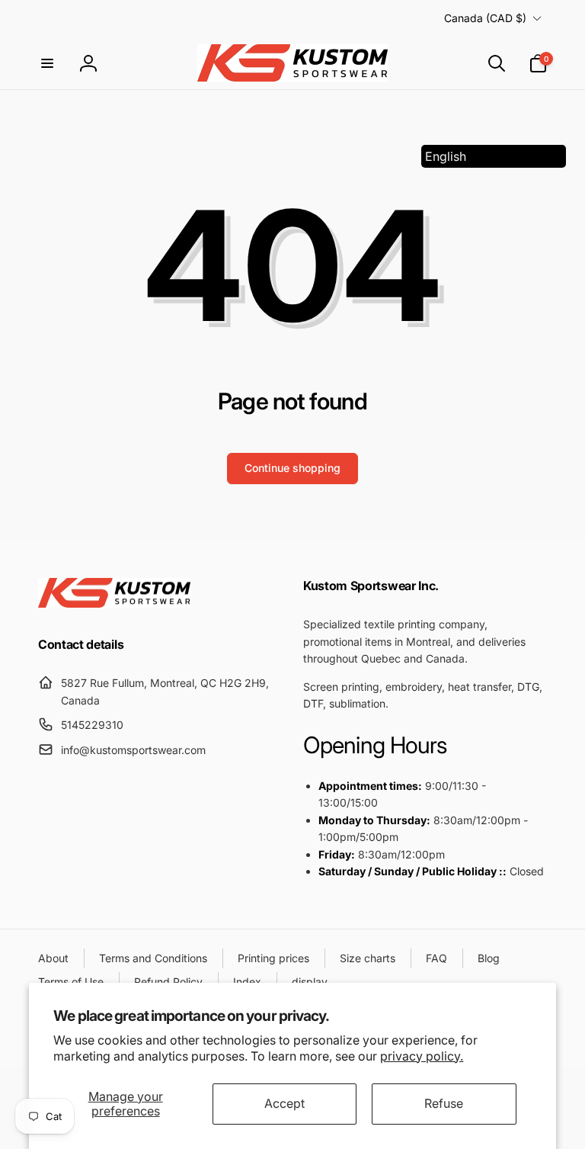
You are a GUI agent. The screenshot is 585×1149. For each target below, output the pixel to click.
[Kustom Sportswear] (114, 603)
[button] (47, 63)
